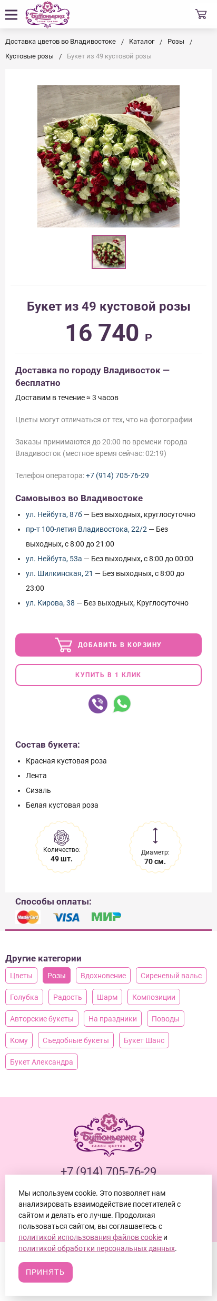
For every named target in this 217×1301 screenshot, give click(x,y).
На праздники (112, 1019)
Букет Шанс (144, 1040)
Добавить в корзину (118, 645)
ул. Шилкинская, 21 (59, 573)
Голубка (24, 997)
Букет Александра (41, 1062)
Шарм (107, 997)
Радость (67, 997)
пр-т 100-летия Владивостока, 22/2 (86, 529)
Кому (19, 1040)
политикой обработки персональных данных (96, 1248)
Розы (56, 975)
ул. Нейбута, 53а (54, 558)
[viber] (97, 703)
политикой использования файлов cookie (90, 1237)
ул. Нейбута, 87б (54, 514)
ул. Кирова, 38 (50, 603)
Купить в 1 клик (108, 675)
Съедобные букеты (76, 1040)
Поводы (166, 1019)
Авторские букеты (42, 1019)
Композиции (153, 997)
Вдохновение (103, 975)
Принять (45, 1272)
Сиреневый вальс (171, 975)
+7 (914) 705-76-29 (117, 475)
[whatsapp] (121, 703)
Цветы (21, 975)
